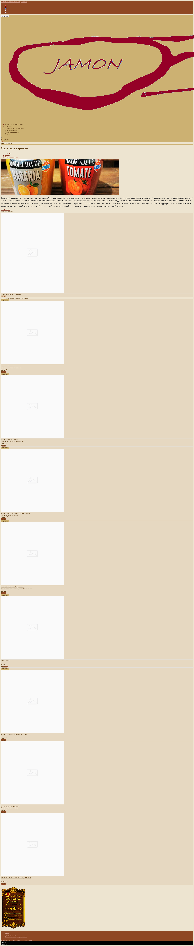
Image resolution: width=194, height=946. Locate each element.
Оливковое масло (11, 130)
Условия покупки (10, 935)
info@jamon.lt (15, 2)
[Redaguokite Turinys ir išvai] (13, 930)
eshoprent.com (27, 940)
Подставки (8, 126)
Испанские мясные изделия (14, 128)
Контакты (24, 2)
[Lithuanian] (5, 5)
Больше (3, 296)
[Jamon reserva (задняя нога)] (32, 804)
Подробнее (24, 298)
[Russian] (5, 12)
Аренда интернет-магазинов (10, 940)
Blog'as (7, 134)
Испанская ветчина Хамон (14, 124)
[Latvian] (5, 7)
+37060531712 (6, 2)
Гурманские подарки (12, 132)
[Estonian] (5, 8)
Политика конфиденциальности (16, 937)
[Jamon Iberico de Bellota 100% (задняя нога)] (32, 876)
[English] (5, 10)
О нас (7, 933)
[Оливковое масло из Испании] (32, 292)
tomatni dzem (5, 210)
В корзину (4, 666)
